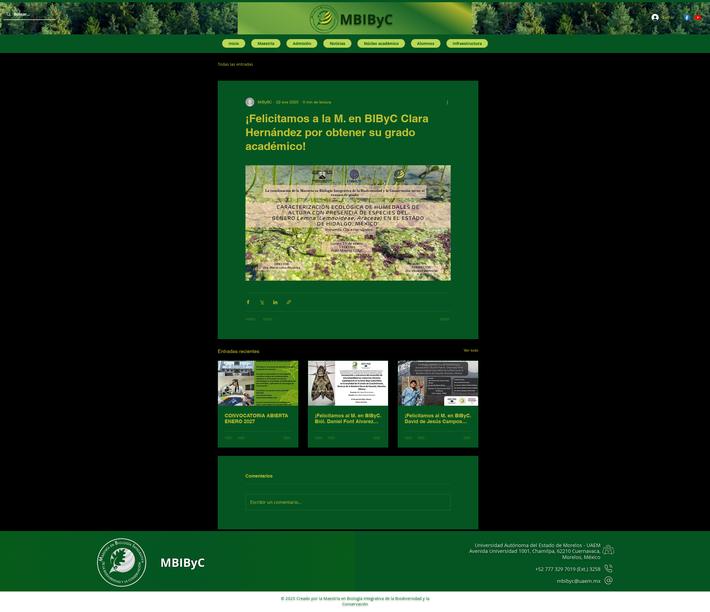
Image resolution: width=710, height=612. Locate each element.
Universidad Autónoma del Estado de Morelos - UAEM (537, 545)
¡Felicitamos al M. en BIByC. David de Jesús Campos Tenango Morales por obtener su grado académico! (438, 418)
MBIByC (366, 19)
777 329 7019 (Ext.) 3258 (572, 569)
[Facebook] (687, 17)
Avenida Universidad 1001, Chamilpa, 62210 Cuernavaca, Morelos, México (534, 554)
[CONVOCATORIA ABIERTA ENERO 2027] (258, 383)
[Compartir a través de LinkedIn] (275, 302)
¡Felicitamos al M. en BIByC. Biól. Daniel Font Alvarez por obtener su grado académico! (348, 418)
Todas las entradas (235, 64)
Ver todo (471, 350)
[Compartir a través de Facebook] (248, 302)
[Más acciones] (447, 102)
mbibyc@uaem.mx (578, 581)
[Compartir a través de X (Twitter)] (261, 302)
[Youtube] (698, 17)
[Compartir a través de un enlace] (288, 302)
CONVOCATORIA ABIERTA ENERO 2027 (256, 418)
